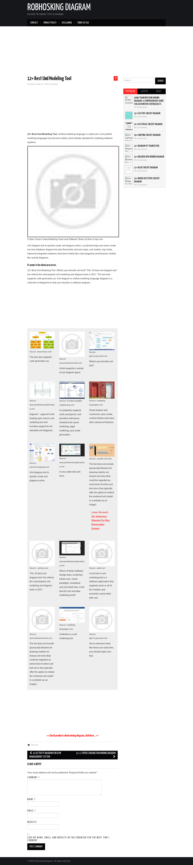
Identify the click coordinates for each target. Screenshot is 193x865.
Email (31, 811)
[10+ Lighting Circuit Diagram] (128, 137)
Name (31, 799)
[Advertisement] (96, 51)
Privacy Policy (50, 23)
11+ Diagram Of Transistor (146, 146)
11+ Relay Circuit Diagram (146, 167)
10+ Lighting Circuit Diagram (147, 135)
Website (32, 822)
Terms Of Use (83, 23)
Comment (33, 777)
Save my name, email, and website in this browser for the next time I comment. (68, 839)
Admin (55, 84)
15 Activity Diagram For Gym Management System (45, 755)
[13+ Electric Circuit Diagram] (128, 115)
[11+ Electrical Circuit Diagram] (128, 126)
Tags (158, 91)
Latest (144, 91)
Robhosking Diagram (59, 7)
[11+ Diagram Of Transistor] (128, 147)
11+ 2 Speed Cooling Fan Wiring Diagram (96, 753)
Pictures (34, 745)
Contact (34, 23)
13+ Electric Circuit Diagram (147, 113)
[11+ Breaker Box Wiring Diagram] (128, 158)
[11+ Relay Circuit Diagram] (128, 169)
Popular (130, 91)
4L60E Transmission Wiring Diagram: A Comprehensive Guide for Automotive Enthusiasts (149, 101)
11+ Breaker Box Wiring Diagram (149, 157)
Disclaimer (67, 23)
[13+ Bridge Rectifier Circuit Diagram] (128, 180)
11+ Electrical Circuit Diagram (148, 124)
